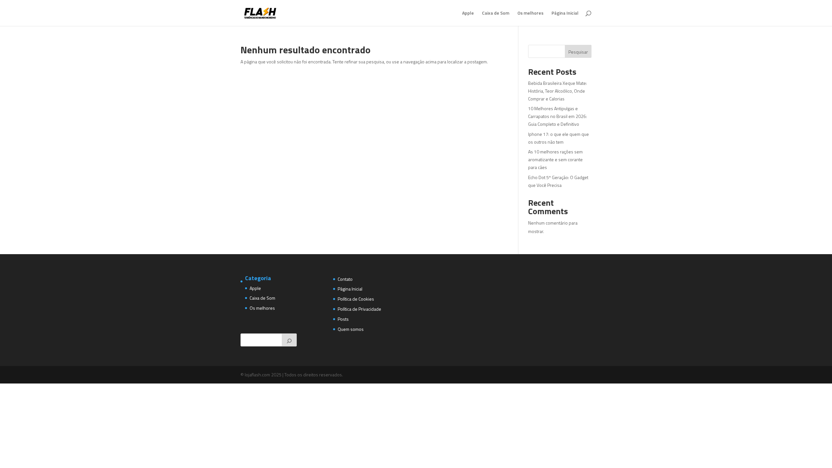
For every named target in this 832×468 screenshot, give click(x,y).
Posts (343, 319)
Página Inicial (565, 13)
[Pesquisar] (289, 339)
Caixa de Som (495, 13)
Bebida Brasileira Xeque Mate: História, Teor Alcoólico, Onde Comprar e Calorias (557, 91)
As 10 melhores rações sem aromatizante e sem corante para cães (555, 159)
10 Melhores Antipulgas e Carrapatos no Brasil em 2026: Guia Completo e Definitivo (557, 116)
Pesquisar (578, 51)
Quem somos (351, 329)
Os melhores (530, 13)
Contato (345, 279)
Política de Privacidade (359, 309)
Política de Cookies (356, 298)
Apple (468, 13)
